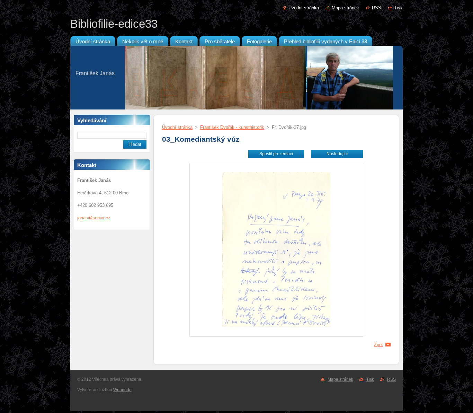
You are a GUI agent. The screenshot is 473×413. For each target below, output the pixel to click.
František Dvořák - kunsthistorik (232, 127)
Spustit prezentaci (276, 153)
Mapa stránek (345, 7)
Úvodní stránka (303, 7)
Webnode (122, 389)
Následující (337, 153)
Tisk (398, 7)
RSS (376, 7)
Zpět (378, 344)
